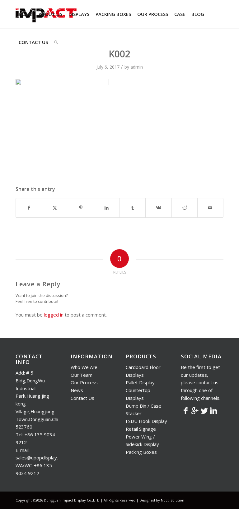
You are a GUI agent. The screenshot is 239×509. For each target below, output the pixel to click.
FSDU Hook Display (146, 421)
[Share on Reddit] (184, 207)
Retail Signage (141, 429)
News (77, 390)
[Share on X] (55, 207)
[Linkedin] (213, 410)
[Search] (56, 42)
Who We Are (84, 367)
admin (136, 67)
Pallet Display (140, 382)
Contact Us (82, 398)
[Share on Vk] (158, 207)
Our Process (84, 382)
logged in (53, 315)
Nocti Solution (172, 500)
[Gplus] (194, 410)
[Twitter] (204, 410)
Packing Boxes (141, 452)
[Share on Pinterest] (81, 207)
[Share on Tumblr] (132, 207)
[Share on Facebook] (29, 207)
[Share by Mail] (210, 207)
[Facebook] (185, 410)
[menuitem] (25, 14)
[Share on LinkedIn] (107, 207)
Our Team (81, 375)
